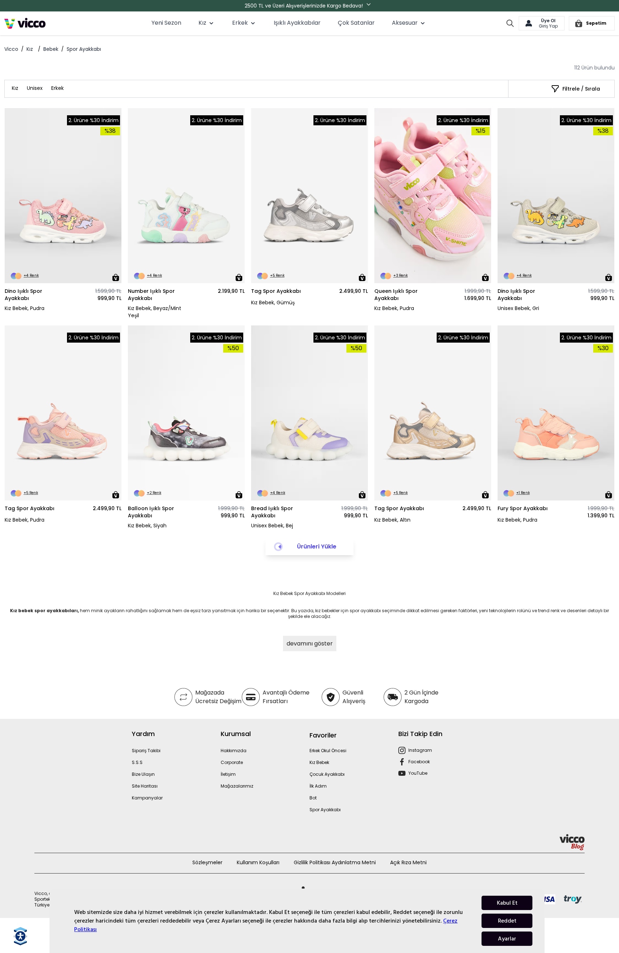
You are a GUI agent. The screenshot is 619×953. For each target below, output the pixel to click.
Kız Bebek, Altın (392, 519)
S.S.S (137, 762)
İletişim (228, 774)
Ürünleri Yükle (316, 546)
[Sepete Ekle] (115, 277)
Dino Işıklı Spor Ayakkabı (23, 294)
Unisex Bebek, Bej (272, 525)
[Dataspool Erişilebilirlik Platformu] (20, 936)
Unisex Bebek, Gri (518, 308)
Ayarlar (507, 938)
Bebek (50, 49)
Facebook (419, 762)
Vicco (11, 49)
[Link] (24, 23)
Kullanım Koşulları (258, 862)
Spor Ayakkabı (325, 810)
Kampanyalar (147, 798)
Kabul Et (507, 903)
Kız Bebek (319, 762)
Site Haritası (145, 786)
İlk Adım (318, 786)
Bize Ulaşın (143, 774)
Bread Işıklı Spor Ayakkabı (272, 512)
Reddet (507, 920)
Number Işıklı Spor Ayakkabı (151, 294)
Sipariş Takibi (146, 751)
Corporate (232, 762)
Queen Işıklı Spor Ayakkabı (396, 294)
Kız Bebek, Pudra (24, 308)
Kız (30, 49)
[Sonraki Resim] (113, 196)
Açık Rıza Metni (408, 862)
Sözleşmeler (207, 862)
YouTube (417, 773)
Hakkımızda (233, 751)
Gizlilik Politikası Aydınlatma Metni (335, 862)
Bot (313, 798)
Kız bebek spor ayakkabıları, (44, 611)
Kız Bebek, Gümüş (273, 302)
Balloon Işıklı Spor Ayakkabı (151, 512)
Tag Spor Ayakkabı (276, 291)
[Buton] (370, 5)
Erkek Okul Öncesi (328, 751)
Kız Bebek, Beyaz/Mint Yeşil (154, 312)
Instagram (420, 750)
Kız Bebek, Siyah (147, 525)
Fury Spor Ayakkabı (523, 508)
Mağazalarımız (237, 786)
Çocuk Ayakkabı (327, 774)
